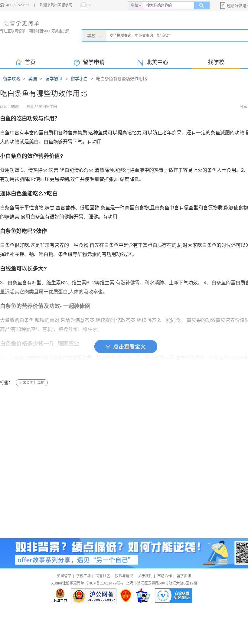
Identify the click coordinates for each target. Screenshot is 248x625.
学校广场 (83, 576)
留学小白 (79, 78)
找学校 (216, 62)
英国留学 (64, 576)
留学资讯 (184, 576)
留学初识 (53, 78)
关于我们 (145, 576)
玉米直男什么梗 (31, 383)
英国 (32, 78)
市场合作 (164, 576)
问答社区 (103, 576)
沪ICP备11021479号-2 (105, 583)
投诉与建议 (124, 576)
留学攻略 (11, 78)
